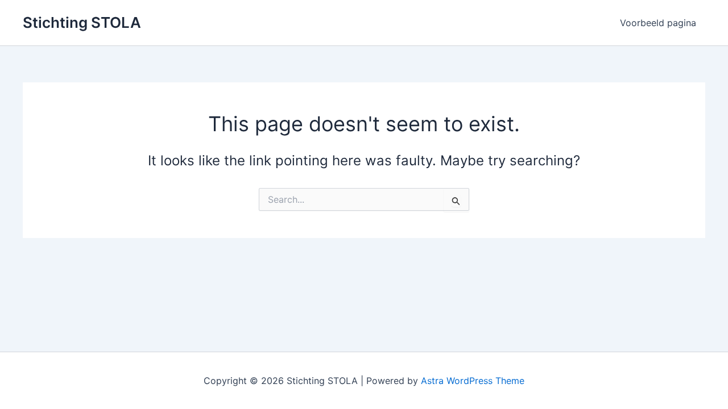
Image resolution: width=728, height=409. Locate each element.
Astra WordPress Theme (472, 380)
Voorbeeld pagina (658, 22)
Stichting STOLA (82, 22)
